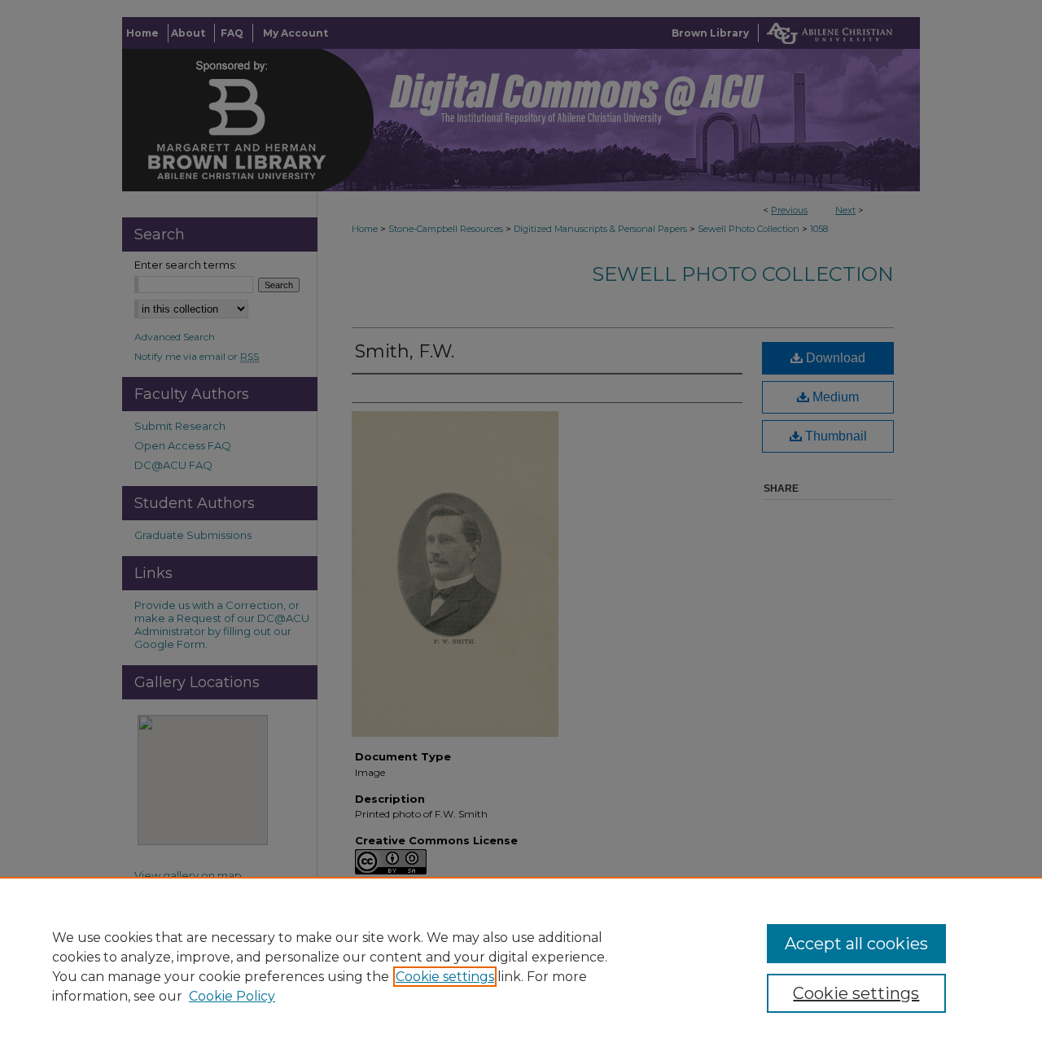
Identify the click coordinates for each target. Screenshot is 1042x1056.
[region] (521, 966)
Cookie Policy (232, 996)
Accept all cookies (856, 943)
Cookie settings (445, 976)
